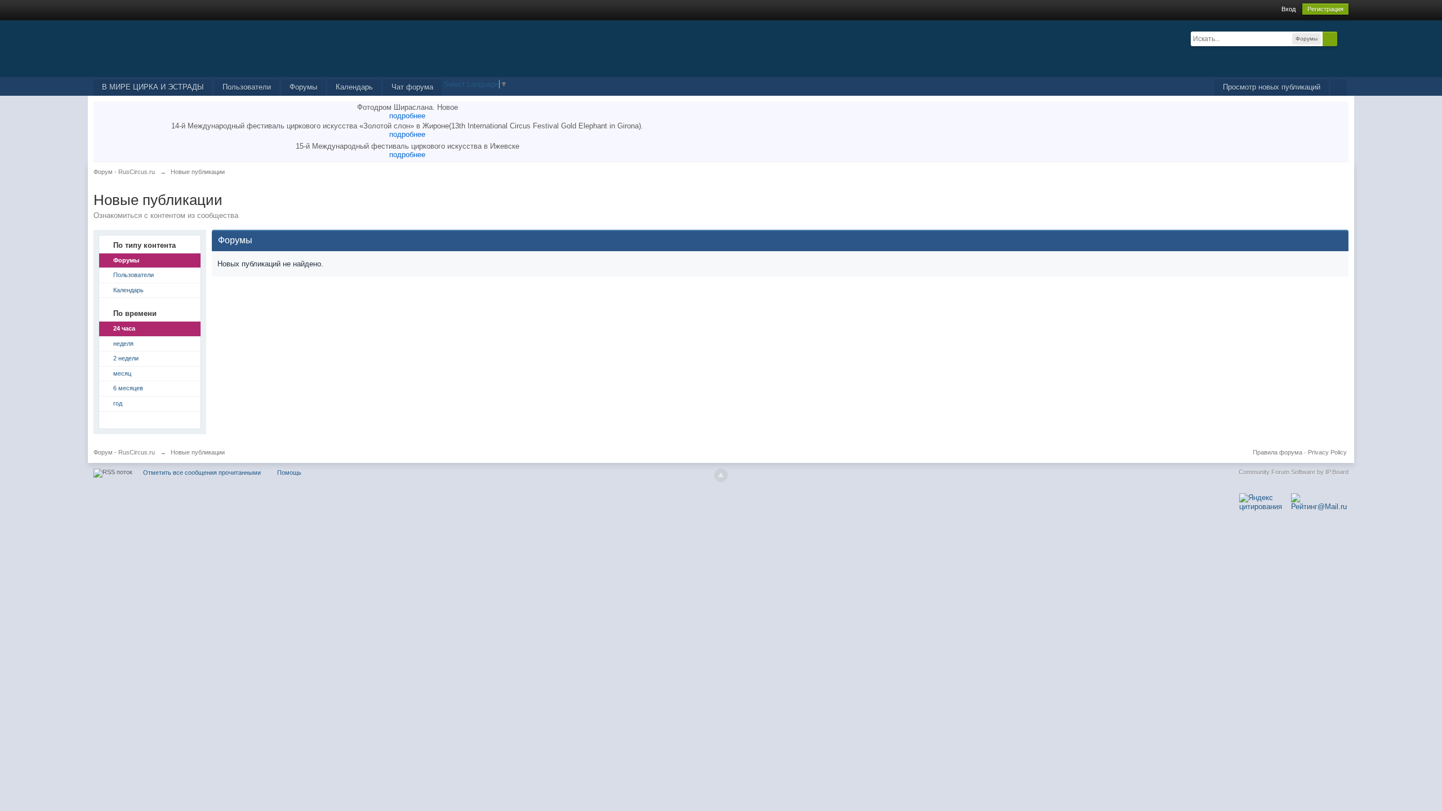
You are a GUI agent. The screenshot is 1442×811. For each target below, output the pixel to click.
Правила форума (1277, 452)
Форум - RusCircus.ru (124, 452)
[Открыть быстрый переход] (1338, 87)
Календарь (354, 87)
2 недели (126, 358)
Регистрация (1325, 9)
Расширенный (1343, 38)
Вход (1288, 9)
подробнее (407, 116)
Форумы (303, 87)
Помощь (289, 472)
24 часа (124, 328)
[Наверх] (721, 475)
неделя (123, 343)
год (117, 403)
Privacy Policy (1327, 452)
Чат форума (412, 87)
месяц (122, 373)
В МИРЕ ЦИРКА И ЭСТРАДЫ (153, 87)
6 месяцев (128, 388)
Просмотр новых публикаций (1271, 87)
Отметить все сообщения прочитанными (202, 472)
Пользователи (246, 87)
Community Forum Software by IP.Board (1293, 472)
